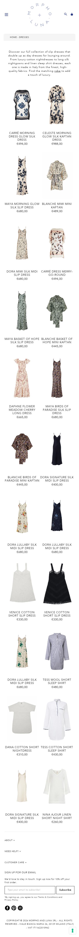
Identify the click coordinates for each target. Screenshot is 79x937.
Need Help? (12, 851)
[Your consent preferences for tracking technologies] (72, 930)
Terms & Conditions (48, 897)
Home (13, 37)
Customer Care (14, 863)
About (8, 840)
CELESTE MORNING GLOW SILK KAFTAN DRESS (56, 136)
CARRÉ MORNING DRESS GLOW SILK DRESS (22, 136)
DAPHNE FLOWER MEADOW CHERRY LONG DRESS (22, 410)
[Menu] (6, 14)
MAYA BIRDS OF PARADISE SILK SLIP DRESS (57, 410)
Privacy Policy (11, 900)
